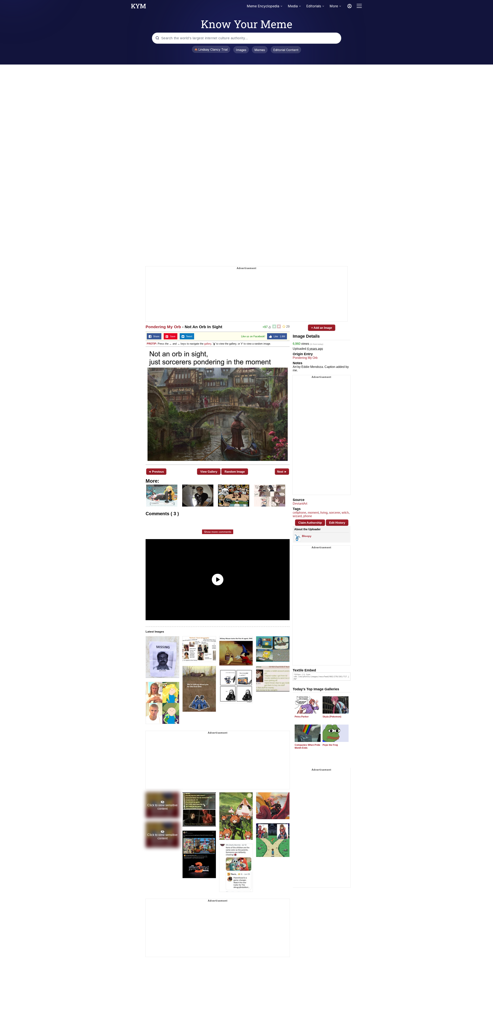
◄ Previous (156, 471)
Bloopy (306, 536)
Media (293, 6)
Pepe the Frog (330, 745)
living (324, 512)
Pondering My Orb (163, 327)
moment (313, 512)
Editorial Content (285, 50)
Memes (259, 50)
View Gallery (208, 471)
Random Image (235, 471)
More (334, 6)
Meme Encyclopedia (263, 6)
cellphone (299, 512)
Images (241, 50)
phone (307, 516)
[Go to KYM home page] (138, 7)
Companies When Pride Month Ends (307, 746)
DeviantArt (300, 503)
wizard (297, 516)
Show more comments (217, 531)
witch (345, 512)
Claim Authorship (310, 522)
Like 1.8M (278, 336)
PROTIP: (152, 343)
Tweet (188, 336)
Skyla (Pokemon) (332, 716)
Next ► (282, 471)
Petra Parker (302, 716)
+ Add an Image (321, 327)
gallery (207, 343)
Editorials (313, 6)
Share (155, 336)
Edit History (337, 522)
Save (171, 336)
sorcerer (334, 512)
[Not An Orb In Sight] (218, 405)
